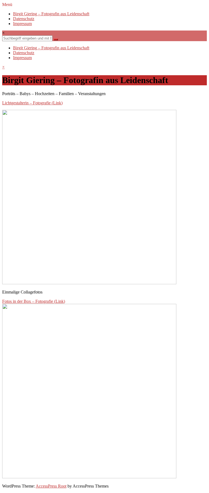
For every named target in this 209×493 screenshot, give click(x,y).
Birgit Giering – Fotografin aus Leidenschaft (51, 13)
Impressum (22, 23)
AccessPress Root (51, 486)
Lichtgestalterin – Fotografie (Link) (32, 103)
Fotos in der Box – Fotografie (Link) (33, 301)
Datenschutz (23, 18)
